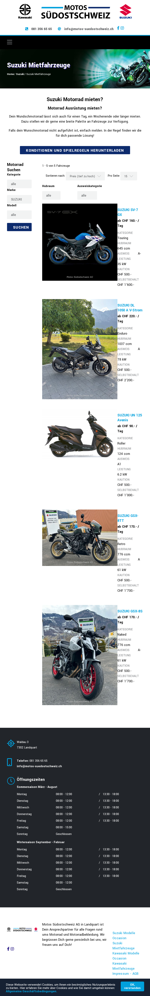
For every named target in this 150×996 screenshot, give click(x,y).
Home (10, 74)
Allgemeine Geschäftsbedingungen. (31, 991)
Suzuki (20, 74)
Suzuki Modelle (123, 933)
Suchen (21, 227)
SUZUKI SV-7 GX (127, 212)
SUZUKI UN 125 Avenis (129, 418)
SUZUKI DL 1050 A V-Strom (129, 308)
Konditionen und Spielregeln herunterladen (75, 150)
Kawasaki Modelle (125, 953)
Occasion (119, 938)
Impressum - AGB (125, 973)
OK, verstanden (132, 986)
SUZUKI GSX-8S (129, 611)
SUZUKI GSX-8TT (127, 518)
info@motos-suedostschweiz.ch (88, 29)
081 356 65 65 (41, 29)
